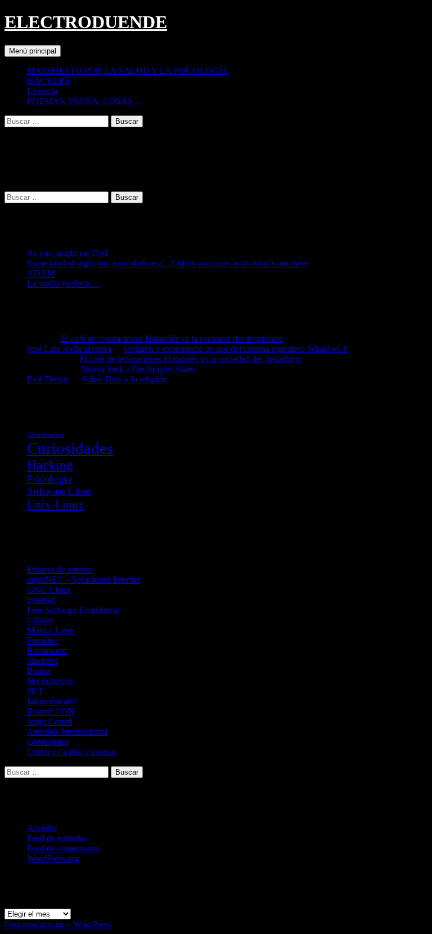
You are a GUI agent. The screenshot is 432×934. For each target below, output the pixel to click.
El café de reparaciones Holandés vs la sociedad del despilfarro (172, 338)
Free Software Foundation (73, 610)
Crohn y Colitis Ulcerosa (71, 752)
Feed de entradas (57, 838)
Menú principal (32, 51)
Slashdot (42, 660)
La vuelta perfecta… (63, 283)
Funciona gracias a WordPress (57, 924)
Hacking (50, 465)
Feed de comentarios (63, 848)
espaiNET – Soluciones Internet (83, 579)
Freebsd (41, 600)
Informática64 (51, 701)
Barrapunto (47, 650)
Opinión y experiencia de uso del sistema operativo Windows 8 (236, 349)
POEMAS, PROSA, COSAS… (84, 101)
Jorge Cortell (50, 721)
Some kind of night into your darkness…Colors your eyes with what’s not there (167, 263)
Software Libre (59, 491)
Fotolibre (43, 640)
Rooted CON (51, 711)
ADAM (41, 273)
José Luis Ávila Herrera (69, 349)
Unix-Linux (55, 504)
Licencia (42, 91)
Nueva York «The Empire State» (139, 369)
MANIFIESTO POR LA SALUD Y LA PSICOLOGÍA (127, 70)
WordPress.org (53, 858)
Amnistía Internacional (67, 731)
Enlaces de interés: (60, 569)
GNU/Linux (49, 590)
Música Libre (50, 630)
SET (35, 691)
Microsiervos (50, 681)
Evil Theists (48, 379)
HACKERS (48, 81)
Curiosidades (70, 448)
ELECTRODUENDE (85, 22)
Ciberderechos (45, 435)
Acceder (42, 828)
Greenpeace (48, 742)
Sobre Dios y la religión (124, 379)
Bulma (39, 671)
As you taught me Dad (67, 253)
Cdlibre (40, 620)
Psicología (49, 479)
